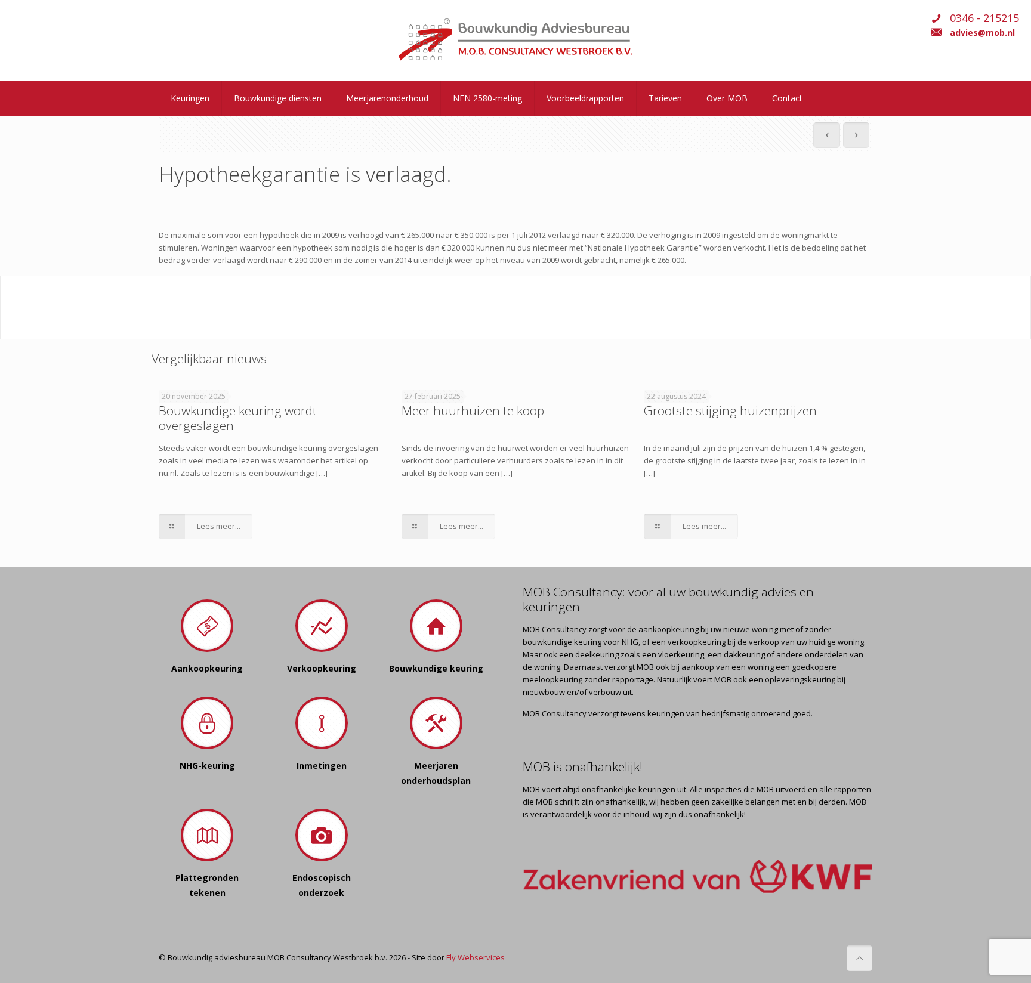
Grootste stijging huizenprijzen (730, 410)
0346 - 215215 (984, 18)
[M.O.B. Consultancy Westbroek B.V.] (515, 40)
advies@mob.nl (982, 32)
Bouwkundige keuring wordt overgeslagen (238, 418)
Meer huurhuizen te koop (473, 410)
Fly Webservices (475, 957)
